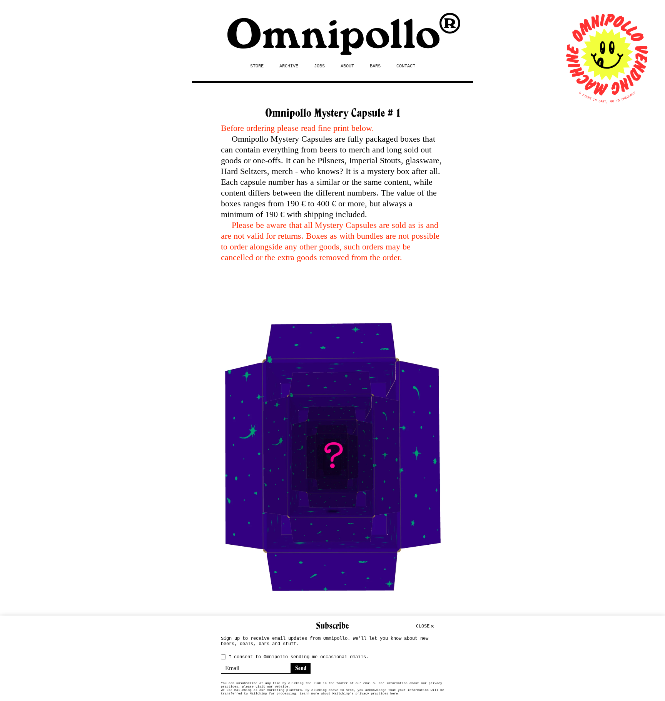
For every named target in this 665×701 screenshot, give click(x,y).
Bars (375, 66)
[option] (332, 455)
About (347, 66)
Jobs (319, 66)
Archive (288, 66)
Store (257, 66)
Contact (405, 66)
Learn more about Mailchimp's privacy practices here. (350, 693)
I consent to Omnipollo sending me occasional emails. (299, 657)
